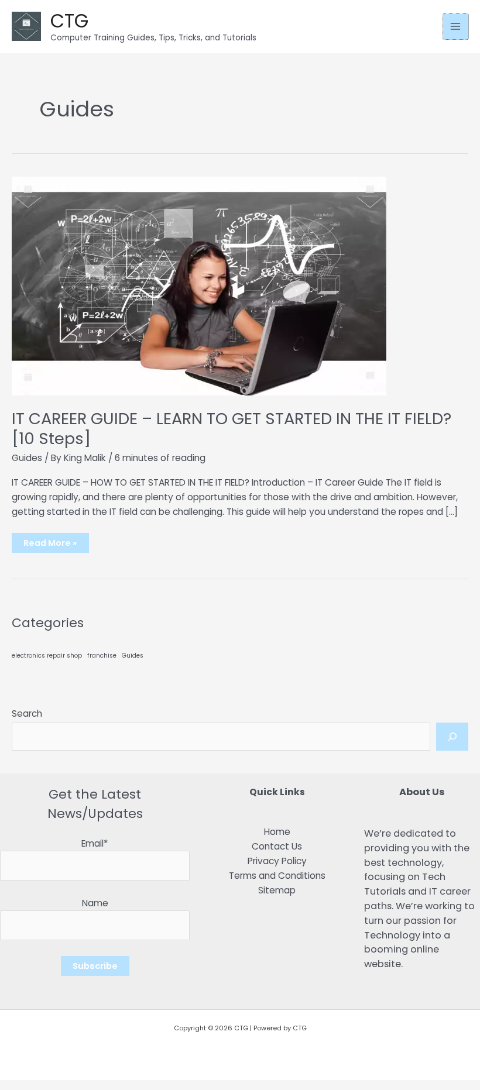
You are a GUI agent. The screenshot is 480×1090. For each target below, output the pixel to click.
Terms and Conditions (277, 875)
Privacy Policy (277, 861)
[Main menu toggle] (455, 26)
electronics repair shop (47, 655)
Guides (27, 458)
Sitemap (277, 890)
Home (277, 832)
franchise (101, 655)
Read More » (50, 545)
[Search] (452, 737)
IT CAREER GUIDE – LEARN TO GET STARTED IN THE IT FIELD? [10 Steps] (231, 428)
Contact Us (277, 846)
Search (27, 713)
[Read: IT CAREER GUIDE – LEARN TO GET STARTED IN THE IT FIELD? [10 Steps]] (199, 285)
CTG (69, 21)
